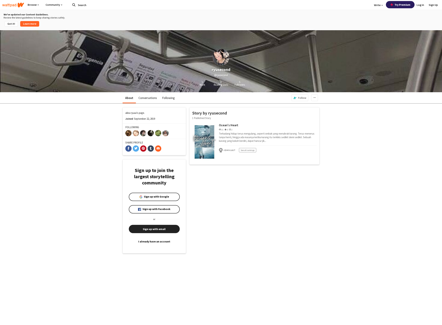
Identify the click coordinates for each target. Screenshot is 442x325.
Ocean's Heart (228, 125)
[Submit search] (74, 5)
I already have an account (154, 241)
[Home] (13, 5)
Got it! (11, 23)
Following (168, 98)
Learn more (29, 23)
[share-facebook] (128, 148)
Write (377, 5)
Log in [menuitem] (420, 5)
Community (53, 4)
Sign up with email (154, 229)
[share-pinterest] (143, 148)
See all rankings (247, 150)
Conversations (147, 98)
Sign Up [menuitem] (433, 5)
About (129, 98)
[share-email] (158, 148)
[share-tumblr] (151, 148)
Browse (32, 4)
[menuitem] (299, 97)
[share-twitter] (136, 148)
